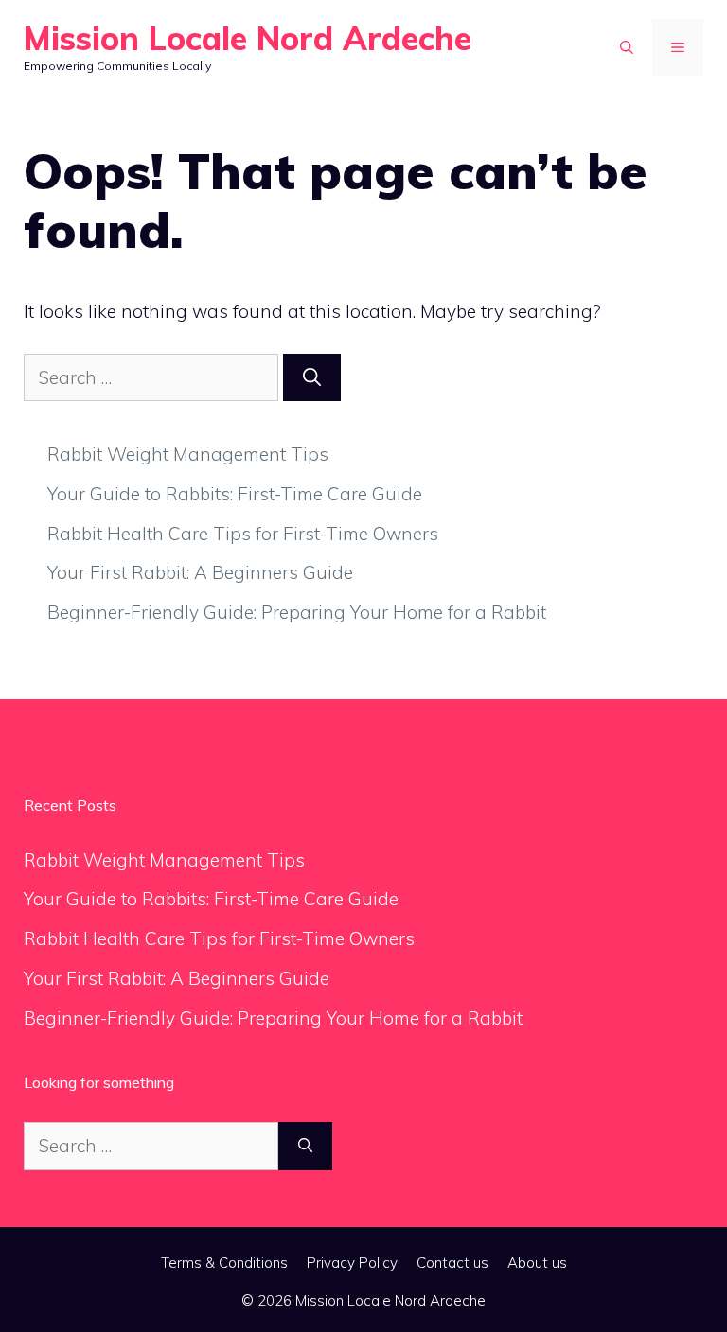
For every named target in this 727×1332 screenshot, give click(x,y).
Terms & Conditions (224, 1262)
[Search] (312, 378)
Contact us (452, 1262)
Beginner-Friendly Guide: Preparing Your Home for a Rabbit (296, 612)
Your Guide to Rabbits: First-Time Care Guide (234, 493)
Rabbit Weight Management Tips (187, 454)
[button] (626, 47)
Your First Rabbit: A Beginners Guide (200, 572)
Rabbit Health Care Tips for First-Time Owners (242, 533)
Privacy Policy (352, 1262)
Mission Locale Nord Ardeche (247, 38)
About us (537, 1262)
